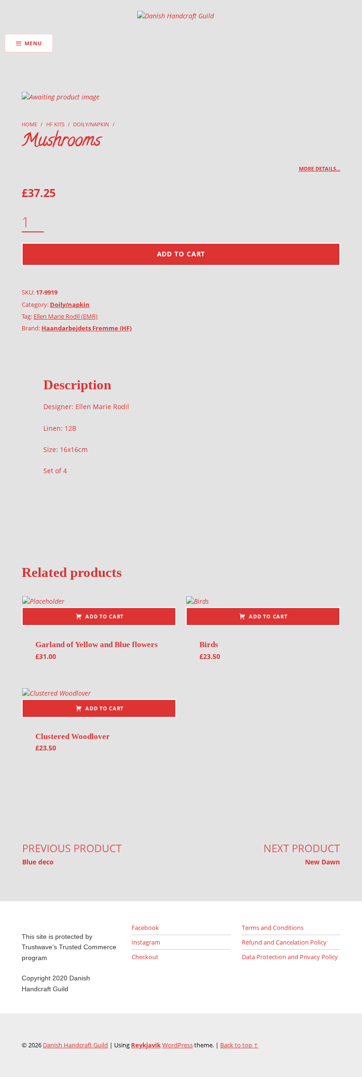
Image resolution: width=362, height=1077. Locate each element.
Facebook (145, 927)
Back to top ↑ (239, 1045)
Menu (33, 43)
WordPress (177, 1045)
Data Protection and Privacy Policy (290, 957)
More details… (319, 168)
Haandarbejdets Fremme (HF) (86, 328)
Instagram (146, 942)
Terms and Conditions (273, 927)
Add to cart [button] (104, 616)
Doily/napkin (91, 124)
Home (29, 124)
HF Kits (55, 124)
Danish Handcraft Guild (75, 1045)
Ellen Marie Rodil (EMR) (65, 316)
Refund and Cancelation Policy (284, 942)
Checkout (145, 957)
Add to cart (181, 253)
